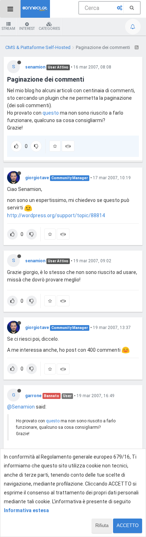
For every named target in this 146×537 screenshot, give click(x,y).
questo (51, 113)
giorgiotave (37, 177)
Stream (8, 29)
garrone (33, 395)
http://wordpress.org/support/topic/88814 (56, 215)
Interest (27, 29)
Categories (49, 29)
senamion (35, 67)
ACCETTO (128, 525)
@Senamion (21, 407)
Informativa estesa (26, 510)
